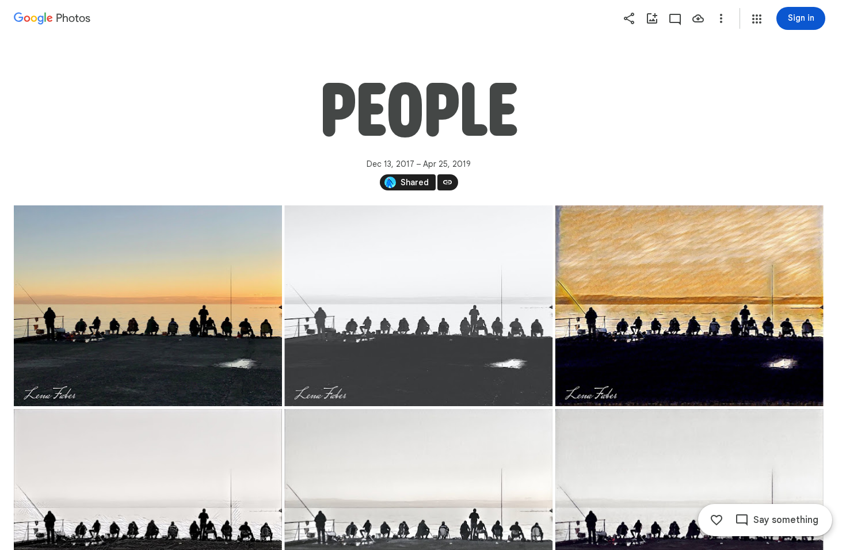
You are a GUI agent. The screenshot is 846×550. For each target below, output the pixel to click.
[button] (756, 18)
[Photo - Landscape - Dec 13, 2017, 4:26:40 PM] (148, 305)
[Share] (629, 18)
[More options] (721, 18)
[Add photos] (652, 18)
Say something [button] (785, 520)
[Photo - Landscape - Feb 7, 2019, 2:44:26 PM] (689, 305)
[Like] (716, 520)
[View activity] (675, 18)
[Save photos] (698, 18)
